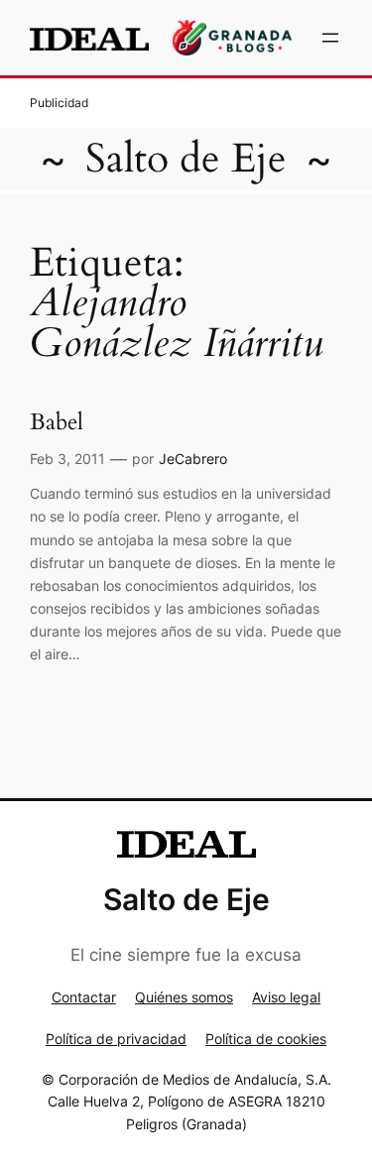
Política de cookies (265, 1038)
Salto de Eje (186, 159)
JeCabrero (193, 458)
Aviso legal (286, 997)
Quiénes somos (184, 997)
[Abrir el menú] (330, 38)
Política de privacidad (116, 1038)
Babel (56, 422)
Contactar (84, 997)
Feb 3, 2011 (67, 458)
